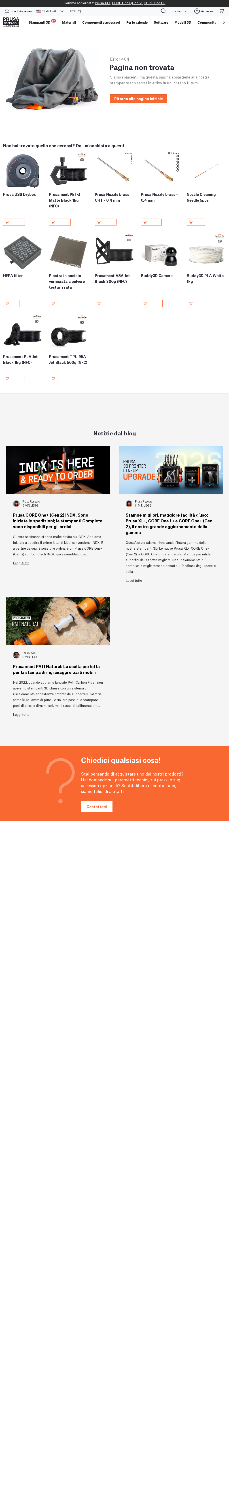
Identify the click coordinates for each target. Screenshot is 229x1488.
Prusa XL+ (102, 2)
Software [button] (161, 22)
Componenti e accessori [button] (101, 22)
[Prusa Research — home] (11, 22)
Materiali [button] (69, 22)
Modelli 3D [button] (182, 22)
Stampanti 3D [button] (42, 21)
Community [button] (206, 22)
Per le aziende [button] (137, 22)
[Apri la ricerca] (163, 11)
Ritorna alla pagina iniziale (138, 98)
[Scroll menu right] (224, 22)
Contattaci (97, 806)
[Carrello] (221, 11)
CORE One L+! (154, 2)
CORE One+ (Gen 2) (127, 2)
